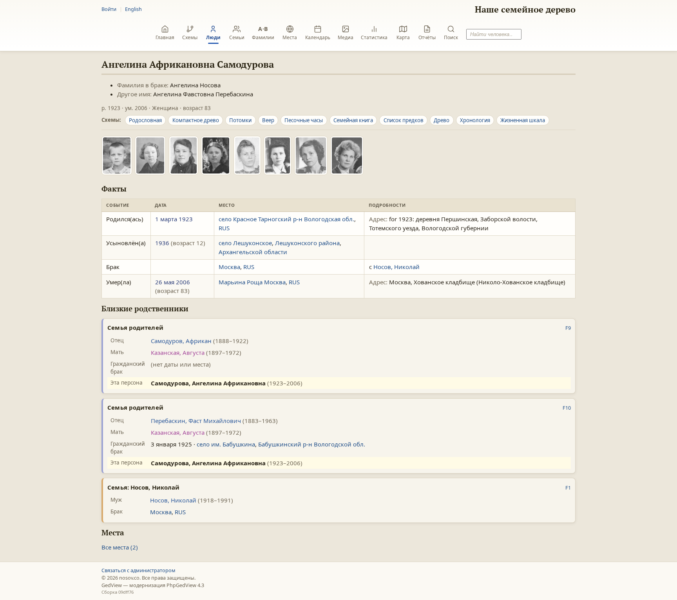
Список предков (404, 120)
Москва (229, 267)
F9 (568, 327)
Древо (441, 120)
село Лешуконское (245, 243)
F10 (567, 407)
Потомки (240, 120)
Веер (268, 120)
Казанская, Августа (178, 352)
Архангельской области (253, 252)
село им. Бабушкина (226, 444)
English (133, 9)
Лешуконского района (307, 243)
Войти (108, 9)
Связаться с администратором (138, 570)
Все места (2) (119, 547)
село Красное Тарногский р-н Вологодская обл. (286, 219)
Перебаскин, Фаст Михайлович (196, 421)
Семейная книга (353, 120)
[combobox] (493, 34)
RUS (224, 228)
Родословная (145, 120)
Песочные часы (303, 120)
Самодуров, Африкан (181, 341)
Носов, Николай (396, 267)
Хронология (475, 120)
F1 (568, 487)
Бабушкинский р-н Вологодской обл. (311, 444)
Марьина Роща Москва (252, 282)
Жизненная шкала (522, 120)
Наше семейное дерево (525, 9)
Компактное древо (195, 120)
